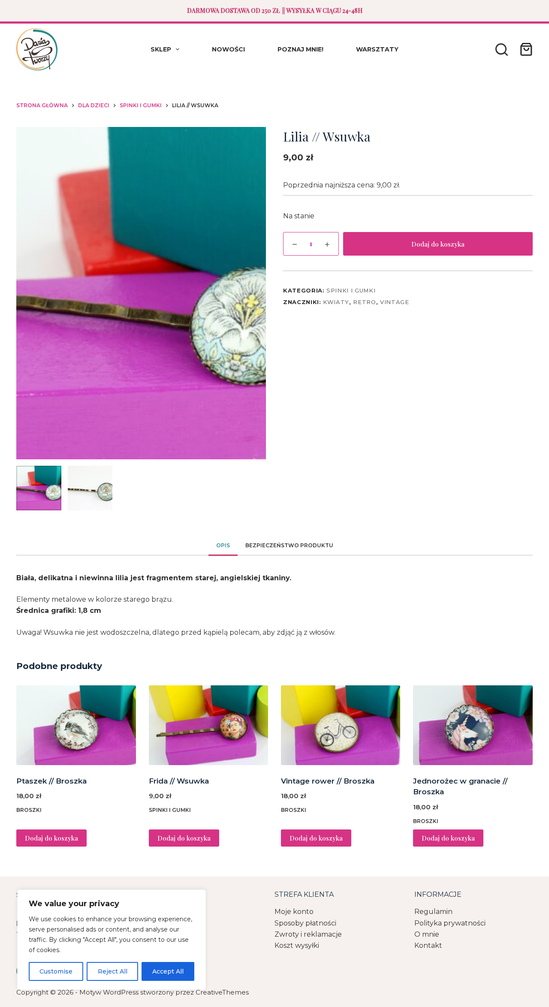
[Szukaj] (501, 49)
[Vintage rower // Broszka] (340, 725)
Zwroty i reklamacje (308, 934)
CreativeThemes (222, 992)
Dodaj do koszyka (438, 244)
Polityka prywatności (450, 923)
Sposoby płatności (305, 923)
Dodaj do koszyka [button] (51, 838)
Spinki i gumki (350, 290)
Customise (55, 971)
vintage (394, 301)
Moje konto (294, 912)
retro (364, 301)
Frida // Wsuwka (179, 781)
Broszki (29, 810)
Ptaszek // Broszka (51, 781)
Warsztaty (377, 49)
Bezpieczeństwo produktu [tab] (289, 545)
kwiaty (336, 301)
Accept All (168, 971)
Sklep (161, 49)
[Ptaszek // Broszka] (76, 725)
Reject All (112, 971)
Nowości (228, 49)
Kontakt (428, 945)
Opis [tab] (223, 545)
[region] (111, 939)
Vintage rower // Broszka (327, 781)
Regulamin (433, 912)
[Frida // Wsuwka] (208, 725)
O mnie (426, 934)
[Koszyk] (524, 49)
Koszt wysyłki (296, 945)
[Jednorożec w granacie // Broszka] (472, 725)
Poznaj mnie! (300, 49)
